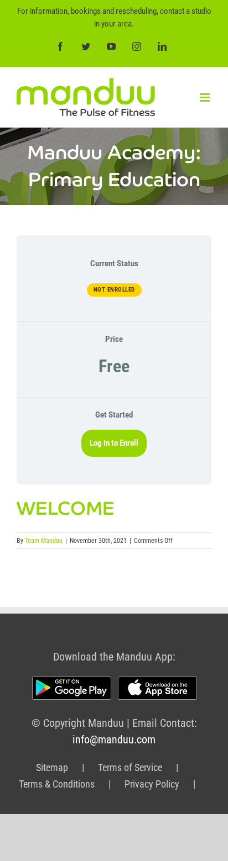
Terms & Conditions (57, 784)
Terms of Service (130, 767)
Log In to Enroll (114, 443)
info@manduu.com (114, 739)
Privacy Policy (152, 784)
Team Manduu (44, 541)
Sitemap (52, 767)
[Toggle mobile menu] (205, 97)
